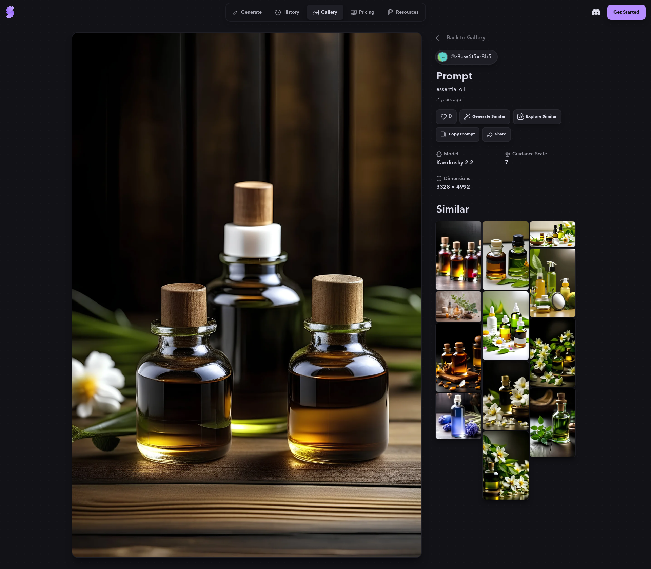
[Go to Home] (10, 12)
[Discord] (596, 12)
